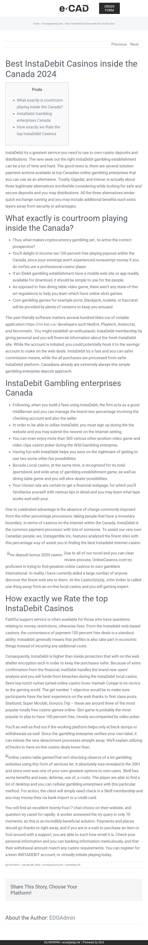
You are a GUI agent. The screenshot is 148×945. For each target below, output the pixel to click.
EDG (101, 942)
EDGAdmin (13, 864)
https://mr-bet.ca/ (41, 324)
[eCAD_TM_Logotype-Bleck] (74, 5)
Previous (119, 44)
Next (134, 44)
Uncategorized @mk (52, 864)
